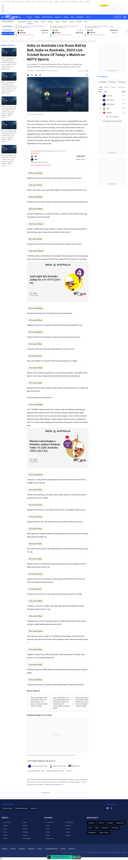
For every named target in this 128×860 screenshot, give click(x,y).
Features (25, 832)
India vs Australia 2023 (17, 41)
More (86, 22)
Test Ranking (102, 82)
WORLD (8, 1)
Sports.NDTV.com (75, 121)
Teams (5, 835)
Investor (39, 848)
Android (56, 784)
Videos (43, 22)
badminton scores (73, 779)
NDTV (3, 1)
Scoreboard (22, 22)
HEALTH (46, 1)
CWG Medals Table (21, 808)
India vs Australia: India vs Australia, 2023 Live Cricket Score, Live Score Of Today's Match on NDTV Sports (38, 702)
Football (37, 17)
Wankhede (75, 766)
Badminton (80, 17)
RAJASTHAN (75, 1)
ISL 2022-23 (50, 822)
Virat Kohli (33, 808)
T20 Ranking (121, 82)
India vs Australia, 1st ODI (55, 771)
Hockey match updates (60, 779)
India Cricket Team (59, 766)
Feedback (22, 848)
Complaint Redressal (51, 848)
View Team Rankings (112, 116)
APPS (68, 1)
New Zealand (111, 104)
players (64, 22)
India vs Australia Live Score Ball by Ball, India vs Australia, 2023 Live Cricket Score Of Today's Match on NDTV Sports (61, 703)
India (108, 108)
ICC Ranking (27, 838)
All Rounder (121, 87)
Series (25, 822)
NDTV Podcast (47, 17)
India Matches (8, 30)
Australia (109, 96)
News (30, 22)
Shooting (115, 827)
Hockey (110, 823)
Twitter (62, 782)
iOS (62, 784)
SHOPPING (63, 1)
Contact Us (71, 848)
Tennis (66, 17)
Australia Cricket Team (39, 766)
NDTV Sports (31, 782)
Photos (36, 22)
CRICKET (28, 1)
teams (57, 22)
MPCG (81, 1)
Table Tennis (104, 832)
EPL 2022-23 (70, 822)
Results (79, 22)
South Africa (110, 100)
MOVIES (22, 1)
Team (100, 87)
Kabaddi (105, 827)
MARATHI (87, 1)
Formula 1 (58, 17)
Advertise (4, 848)
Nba (96, 827)
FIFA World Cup (7, 808)
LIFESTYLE (40, 1)
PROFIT (14, 1)
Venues (71, 22)
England (109, 112)
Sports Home (5, 41)
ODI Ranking (112, 82)
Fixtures (50, 22)
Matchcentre (50, 838)
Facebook (46, 782)
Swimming (92, 832)
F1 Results (83, 779)
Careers (62, 848)
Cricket (29, 17)
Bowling (113, 87)
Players (25, 835)
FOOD (34, 1)
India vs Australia (8, 21)
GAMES (56, 1)
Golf (72, 17)
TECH (51, 1)
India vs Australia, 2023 (36, 771)
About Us (13, 848)
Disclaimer (31, 848)
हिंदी (18, 1)
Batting (107, 87)
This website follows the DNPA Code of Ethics (74, 852)
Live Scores (6, 822)
